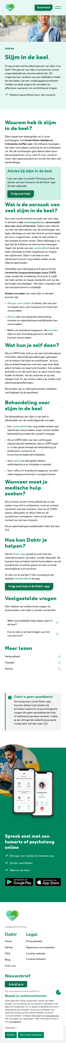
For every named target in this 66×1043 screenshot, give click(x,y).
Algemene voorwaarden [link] (40, 947)
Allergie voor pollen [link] (19, 303)
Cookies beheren (36, 959)
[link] (10, 7)
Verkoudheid (12, 656)
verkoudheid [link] (41, 248)
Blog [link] (7, 959)
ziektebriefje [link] (21, 578)
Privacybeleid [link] (34, 941)
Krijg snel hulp (20, 193)
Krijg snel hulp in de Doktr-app (29, 586)
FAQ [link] (7, 953)
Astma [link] (11, 317)
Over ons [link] (10, 966)
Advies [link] (9, 48)
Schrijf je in (16, 984)
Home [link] (8, 941)
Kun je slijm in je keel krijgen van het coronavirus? (28, 634)
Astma (9, 669)
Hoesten (10, 662)
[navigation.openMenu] (58, 8)
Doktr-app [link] (19, 554)
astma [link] (17, 461)
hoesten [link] (53, 330)
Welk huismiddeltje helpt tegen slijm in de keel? (29, 623)
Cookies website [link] (35, 953)
